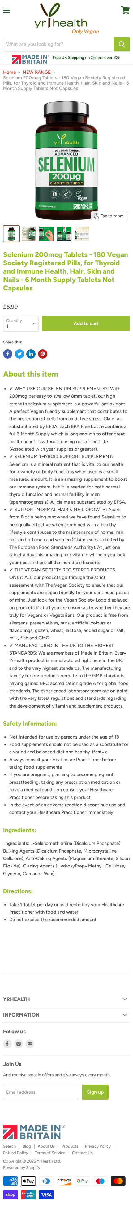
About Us (46, 1146)
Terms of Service (50, 1152)
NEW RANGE (37, 72)
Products (70, 1146)
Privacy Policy (98, 1146)
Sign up (95, 1092)
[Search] (122, 44)
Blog (27, 1146)
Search (9, 1146)
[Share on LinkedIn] (31, 354)
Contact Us (82, 1152)
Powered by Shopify (21, 1167)
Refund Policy (15, 1152)
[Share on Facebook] (7, 354)
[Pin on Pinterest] (42, 354)
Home (9, 72)
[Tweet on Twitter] (19, 354)
